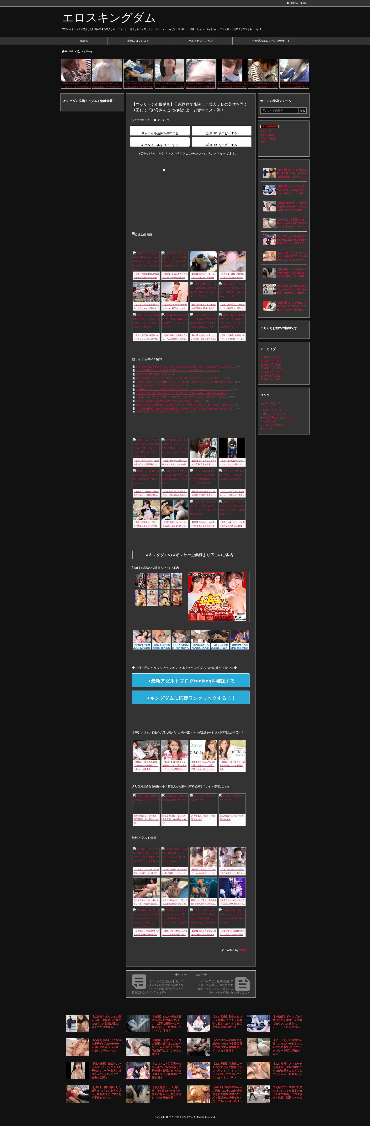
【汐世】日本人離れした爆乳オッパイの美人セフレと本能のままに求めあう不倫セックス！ (106, 1092)
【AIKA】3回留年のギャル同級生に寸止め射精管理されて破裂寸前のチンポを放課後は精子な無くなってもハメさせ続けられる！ (227, 1094)
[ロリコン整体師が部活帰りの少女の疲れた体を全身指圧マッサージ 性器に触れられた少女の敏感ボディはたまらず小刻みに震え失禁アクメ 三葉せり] (140, 580)
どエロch (268, 428)
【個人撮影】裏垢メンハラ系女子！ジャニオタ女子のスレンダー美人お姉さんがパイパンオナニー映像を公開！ (106, 1070)
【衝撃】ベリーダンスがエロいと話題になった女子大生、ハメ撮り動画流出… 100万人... (182, 396)
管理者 (243, 950)
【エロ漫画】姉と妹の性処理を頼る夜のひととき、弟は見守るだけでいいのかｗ (177, 370)
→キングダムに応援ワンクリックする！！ (191, 698)
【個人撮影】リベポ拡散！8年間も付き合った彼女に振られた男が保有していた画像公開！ (292, 273)
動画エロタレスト (274, 410)
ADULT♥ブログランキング (279, 417)
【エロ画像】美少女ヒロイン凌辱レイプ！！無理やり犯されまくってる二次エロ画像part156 (227, 1021)
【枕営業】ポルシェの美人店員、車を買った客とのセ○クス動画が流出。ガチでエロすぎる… (292, 173)
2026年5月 (271, 368)
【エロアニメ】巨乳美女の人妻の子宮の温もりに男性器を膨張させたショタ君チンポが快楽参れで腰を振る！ (292, 240)
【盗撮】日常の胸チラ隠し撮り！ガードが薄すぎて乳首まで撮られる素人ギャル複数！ (181, 393)
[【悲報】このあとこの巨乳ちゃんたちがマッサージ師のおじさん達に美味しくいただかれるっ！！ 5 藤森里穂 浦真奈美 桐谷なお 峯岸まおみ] (140, 597)
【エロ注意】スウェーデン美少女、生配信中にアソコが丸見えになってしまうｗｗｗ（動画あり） (292, 256)
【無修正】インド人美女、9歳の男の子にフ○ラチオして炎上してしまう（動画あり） (292, 306)
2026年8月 (271, 357)
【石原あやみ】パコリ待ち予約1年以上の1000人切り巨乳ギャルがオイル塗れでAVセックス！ (106, 1045)
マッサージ (87, 51)
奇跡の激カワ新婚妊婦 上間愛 (151, 374)
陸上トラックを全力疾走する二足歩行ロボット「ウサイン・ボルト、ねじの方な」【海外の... (184, 404)
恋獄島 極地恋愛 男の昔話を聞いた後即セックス (162, 412)
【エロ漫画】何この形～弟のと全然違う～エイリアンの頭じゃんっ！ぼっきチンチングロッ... (184, 408)
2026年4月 (271, 371)
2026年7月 (270, 360)
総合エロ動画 (268, 134)
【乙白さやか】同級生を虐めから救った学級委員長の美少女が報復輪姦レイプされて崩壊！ (227, 1045)
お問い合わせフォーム (275, 403)
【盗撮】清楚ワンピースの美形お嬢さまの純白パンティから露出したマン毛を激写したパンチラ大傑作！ (292, 206)
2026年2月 (271, 379)
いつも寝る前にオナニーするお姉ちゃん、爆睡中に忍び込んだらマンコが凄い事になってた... (184, 366)
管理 (263, 142)
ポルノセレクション (275, 413)
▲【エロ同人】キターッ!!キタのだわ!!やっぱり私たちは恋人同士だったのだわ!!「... (179, 378)
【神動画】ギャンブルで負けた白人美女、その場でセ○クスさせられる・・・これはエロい (183, 389)
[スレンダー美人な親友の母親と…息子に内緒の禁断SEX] (152, 597)
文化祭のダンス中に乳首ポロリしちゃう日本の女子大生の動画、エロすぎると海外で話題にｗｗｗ (292, 289)
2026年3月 (271, 375)
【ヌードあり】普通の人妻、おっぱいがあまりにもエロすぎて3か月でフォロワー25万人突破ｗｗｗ (292, 223)
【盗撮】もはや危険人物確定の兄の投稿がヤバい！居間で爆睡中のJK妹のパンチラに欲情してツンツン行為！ (167, 1023)
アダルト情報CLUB (274, 424)
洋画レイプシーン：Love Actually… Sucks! (159, 385)
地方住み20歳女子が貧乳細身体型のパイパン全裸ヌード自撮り (169, 400)
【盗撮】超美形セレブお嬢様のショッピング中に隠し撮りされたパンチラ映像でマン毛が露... (184, 381)
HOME (69, 51)
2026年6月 (270, 364)
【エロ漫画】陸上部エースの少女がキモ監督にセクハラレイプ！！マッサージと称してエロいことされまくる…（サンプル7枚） (227, 1070)
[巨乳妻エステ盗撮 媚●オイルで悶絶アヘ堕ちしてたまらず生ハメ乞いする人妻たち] (164, 580)
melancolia (269, 421)
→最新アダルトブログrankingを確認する (191, 681)
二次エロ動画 (268, 138)
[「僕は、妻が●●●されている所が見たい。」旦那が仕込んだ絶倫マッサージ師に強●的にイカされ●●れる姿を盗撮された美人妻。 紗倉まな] (176, 580)
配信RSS (265, 131)
